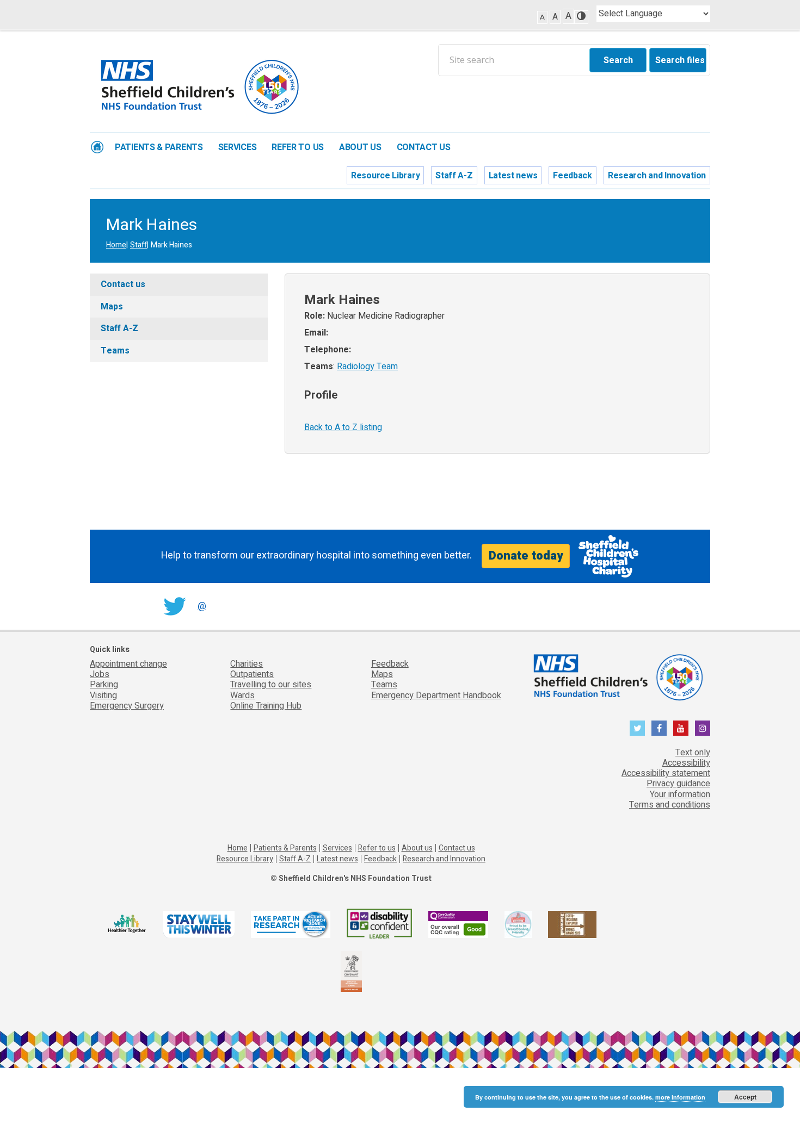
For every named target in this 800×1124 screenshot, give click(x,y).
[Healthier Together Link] (126, 924)
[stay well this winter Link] (199, 924)
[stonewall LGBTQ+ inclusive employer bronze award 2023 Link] (572, 924)
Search (618, 60)
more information (680, 1097)
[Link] (518, 924)
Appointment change (128, 663)
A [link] (542, 17)
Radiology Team (367, 366)
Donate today (526, 555)
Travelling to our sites (270, 684)
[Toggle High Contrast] (581, 17)
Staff (138, 245)
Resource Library (385, 175)
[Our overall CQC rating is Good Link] (458, 924)
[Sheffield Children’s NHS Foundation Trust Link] (617, 675)
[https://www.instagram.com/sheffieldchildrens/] (702, 728)
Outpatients (252, 674)
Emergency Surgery (127, 705)
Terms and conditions (669, 804)
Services (237, 147)
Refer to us (298, 147)
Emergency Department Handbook (436, 695)
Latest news (513, 175)
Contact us (424, 147)
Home (97, 147)
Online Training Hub (265, 705)
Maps (112, 306)
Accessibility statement (665, 773)
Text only (692, 752)
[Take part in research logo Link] (290, 924)
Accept (745, 1097)
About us (360, 147)
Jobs (99, 674)
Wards (242, 695)
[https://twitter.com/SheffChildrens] (637, 728)
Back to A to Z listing (343, 427)
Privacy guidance (678, 783)
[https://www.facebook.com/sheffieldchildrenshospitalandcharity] (659, 728)
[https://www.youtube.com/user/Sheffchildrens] (680, 728)
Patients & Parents (159, 147)
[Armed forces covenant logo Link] (351, 971)
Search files (680, 60)
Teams (115, 350)
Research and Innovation (657, 175)
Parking (104, 684)
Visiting (103, 695)
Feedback (572, 175)
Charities (246, 663)
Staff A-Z (453, 175)
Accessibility (686, 762)
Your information (680, 794)
